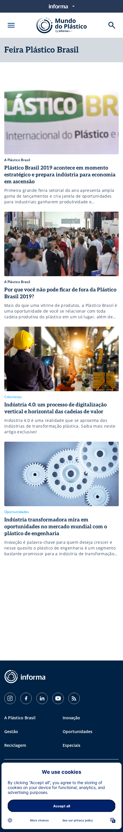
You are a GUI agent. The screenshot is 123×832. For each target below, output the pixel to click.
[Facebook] (26, 698)
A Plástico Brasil (19, 717)
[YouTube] (58, 698)
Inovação (71, 717)
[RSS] (74, 698)
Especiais (71, 745)
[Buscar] (112, 25)
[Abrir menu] (11, 25)
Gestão (11, 731)
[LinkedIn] (42, 698)
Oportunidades (77, 731)
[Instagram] (10, 698)
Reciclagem (15, 745)
